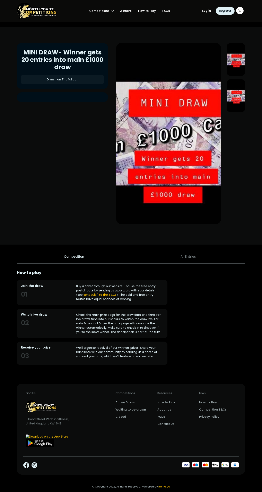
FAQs (166, 11)
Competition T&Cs (213, 409)
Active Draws (125, 402)
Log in (206, 11)
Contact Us (165, 424)
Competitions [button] (99, 11)
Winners (126, 11)
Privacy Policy (209, 417)
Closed (120, 417)
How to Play (147, 11)
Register (225, 11)
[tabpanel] (131, 317)
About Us (164, 409)
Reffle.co (164, 487)
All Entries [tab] (188, 256)
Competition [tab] (74, 256)
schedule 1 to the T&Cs (100, 295)
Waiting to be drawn (130, 409)
